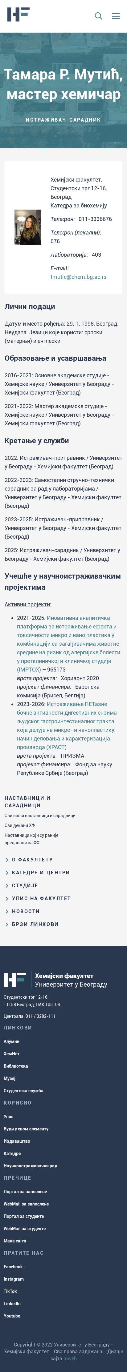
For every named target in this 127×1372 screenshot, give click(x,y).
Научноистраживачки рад (30, 1165)
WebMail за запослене (26, 1204)
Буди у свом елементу (26, 1128)
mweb (70, 1359)
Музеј (9, 1078)
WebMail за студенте (25, 1228)
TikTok (10, 1291)
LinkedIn (12, 1303)
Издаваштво (17, 1141)
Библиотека (16, 1066)
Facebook (13, 1266)
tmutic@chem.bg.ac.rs (78, 277)
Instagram (14, 1279)
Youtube (12, 1316)
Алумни (11, 1041)
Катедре (12, 1153)
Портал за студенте (24, 1216)
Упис (8, 1116)
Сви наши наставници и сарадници (40, 815)
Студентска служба (23, 1090)
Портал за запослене (25, 1191)
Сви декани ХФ (20, 825)
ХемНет (11, 1053)
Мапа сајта (15, 1240)
